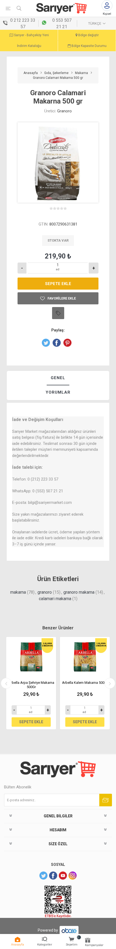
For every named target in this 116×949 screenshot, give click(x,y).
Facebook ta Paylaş (57, 343)
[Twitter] (43, 876)
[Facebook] (53, 876)
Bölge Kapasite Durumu (89, 46)
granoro (44, 592)
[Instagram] (73, 876)
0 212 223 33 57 (22, 23)
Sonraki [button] (109, 683)
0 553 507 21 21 (61, 23)
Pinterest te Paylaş (67, 343)
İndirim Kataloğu (29, 46)
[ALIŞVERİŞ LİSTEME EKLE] (58, 313)
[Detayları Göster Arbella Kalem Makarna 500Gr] (85, 657)
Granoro (64, 111)
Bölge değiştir (88, 35)
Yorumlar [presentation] (58, 392)
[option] (31, 683)
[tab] (58, 378)
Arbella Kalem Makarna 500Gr (85, 683)
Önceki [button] (6, 683)
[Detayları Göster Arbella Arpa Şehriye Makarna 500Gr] (31, 657)
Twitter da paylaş (46, 343)
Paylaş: (58, 330)
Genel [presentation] (58, 377)
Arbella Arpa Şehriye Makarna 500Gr (31, 685)
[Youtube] (63, 876)
